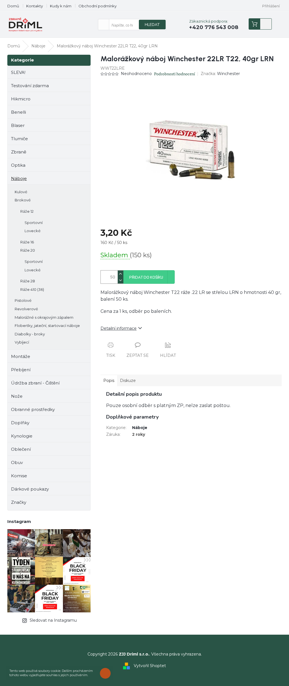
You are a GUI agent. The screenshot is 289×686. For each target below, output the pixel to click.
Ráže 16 (27, 242)
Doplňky (20, 422)
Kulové (21, 192)
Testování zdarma (30, 85)
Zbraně (18, 152)
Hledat (152, 24)
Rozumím (107, 673)
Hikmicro (20, 99)
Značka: (220, 73)
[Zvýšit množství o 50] (120, 274)
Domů (13, 6)
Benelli (18, 112)
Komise (19, 475)
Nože (17, 396)
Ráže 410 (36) (32, 289)
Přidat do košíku (146, 277)
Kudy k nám (60, 6)
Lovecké (33, 230)
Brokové (23, 200)
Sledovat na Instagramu (53, 620)
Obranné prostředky (33, 409)
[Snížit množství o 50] (120, 280)
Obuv (17, 462)
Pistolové (23, 300)
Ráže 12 (27, 211)
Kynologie (21, 436)
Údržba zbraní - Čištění (35, 383)
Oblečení (21, 449)
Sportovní (34, 222)
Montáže (20, 356)
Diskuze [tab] (128, 380)
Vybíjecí (22, 342)
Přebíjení (20, 369)
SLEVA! (18, 72)
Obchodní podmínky (97, 6)
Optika (18, 165)
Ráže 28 (27, 281)
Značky (18, 502)
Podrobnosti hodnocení (174, 73)
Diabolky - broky (30, 334)
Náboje (19, 178)
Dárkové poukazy (30, 489)
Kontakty (34, 6)
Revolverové (26, 309)
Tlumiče (19, 138)
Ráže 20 (27, 250)
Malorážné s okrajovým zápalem (44, 317)
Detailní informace (118, 328)
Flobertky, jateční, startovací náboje (47, 325)
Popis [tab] (108, 380)
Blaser (18, 125)
